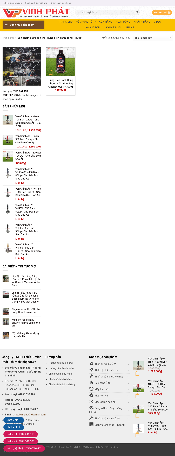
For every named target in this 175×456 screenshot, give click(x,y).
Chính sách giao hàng (61, 3)
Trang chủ (8, 37)
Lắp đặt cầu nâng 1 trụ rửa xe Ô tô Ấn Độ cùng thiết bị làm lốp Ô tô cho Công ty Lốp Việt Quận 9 (25, 297)
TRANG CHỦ (65, 21)
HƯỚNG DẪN (93, 27)
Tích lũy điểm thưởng (12, 3)
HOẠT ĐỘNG (123, 21)
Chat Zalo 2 (14, 427)
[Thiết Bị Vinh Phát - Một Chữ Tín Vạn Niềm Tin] (36, 12)
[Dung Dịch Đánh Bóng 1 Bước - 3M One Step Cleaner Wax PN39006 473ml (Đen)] (60, 61)
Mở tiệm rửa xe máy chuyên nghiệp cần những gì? (26, 322)
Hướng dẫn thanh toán (61, 368)
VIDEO (157, 21)
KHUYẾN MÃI (113, 27)
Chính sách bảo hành (60, 379)
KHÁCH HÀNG (142, 21)
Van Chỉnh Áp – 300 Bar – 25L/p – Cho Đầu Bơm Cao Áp (158, 408)
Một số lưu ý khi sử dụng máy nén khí (25, 335)
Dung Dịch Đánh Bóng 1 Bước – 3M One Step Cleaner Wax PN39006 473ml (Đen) (60, 85)
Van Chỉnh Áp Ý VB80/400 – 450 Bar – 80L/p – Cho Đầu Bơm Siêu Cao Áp (158, 429)
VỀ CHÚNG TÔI (84, 21)
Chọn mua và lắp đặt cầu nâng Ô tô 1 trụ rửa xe (26, 311)
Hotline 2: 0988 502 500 (21, 441)
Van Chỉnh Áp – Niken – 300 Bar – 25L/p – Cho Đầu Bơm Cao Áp (157, 386)
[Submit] (137, 12)
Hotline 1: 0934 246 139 (21, 434)
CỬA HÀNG (105, 21)
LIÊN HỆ (129, 27)
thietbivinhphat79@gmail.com (29, 414)
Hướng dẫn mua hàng (61, 363)
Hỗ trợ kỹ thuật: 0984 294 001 (24, 448)
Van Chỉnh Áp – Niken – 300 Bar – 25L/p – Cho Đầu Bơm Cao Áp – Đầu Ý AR (158, 364)
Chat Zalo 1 (14, 419)
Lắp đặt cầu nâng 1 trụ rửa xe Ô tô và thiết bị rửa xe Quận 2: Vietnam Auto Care (26, 281)
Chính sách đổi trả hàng (36, 3)
